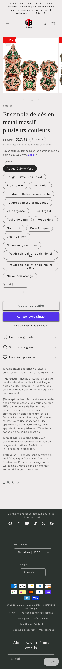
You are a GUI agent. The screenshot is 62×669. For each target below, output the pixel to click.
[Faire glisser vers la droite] (39, 100)
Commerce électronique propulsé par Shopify (32, 608)
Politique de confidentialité (33, 618)
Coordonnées (46, 630)
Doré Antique (39, 228)
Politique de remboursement (37, 612)
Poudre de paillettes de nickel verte (30, 266)
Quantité (8, 284)
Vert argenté (16, 211)
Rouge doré (45, 219)
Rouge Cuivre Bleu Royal (24, 177)
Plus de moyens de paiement (31, 325)
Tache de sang (17, 219)
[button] (7, 23)
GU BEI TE (22, 604)
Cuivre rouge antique (22, 245)
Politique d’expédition (23, 630)
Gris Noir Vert (17, 236)
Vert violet (40, 185)
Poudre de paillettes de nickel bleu (30, 255)
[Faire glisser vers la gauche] (23, 100)
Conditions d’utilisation (32, 624)
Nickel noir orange (20, 276)
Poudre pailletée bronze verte (28, 194)
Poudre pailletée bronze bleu (28, 202)
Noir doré (13, 228)
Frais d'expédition (12, 144)
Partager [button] (13, 482)
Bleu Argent (43, 211)
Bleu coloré (15, 185)
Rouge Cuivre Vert (20, 168)
